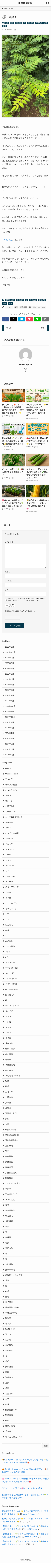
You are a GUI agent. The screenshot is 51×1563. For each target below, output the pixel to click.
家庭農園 (23, 307)
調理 (45, 23)
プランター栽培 (12, 968)
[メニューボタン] (3, 3)
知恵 (7, 1297)
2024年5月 (9, 744)
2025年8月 (9, 663)
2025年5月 (9, 679)
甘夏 (7, 1280)
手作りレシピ (11, 1194)
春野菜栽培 (10, 1210)
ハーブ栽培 (10, 946)
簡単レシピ (10, 1329)
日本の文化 (10, 1200)
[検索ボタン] (47, 3)
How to (8, 768)
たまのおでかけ (12, 903)
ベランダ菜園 (11, 984)
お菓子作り (10, 806)
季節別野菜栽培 (12, 1140)
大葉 (7, 1124)
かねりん (8, 239)
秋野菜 (8, 1318)
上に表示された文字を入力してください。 (20, 611)
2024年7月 (9, 733)
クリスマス (10, 849)
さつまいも (10, 866)
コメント (9, 542)
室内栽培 (9, 1146)
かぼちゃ (9, 822)
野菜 (4, 26)
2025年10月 (10, 652)
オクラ (8, 795)
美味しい (36, 307)
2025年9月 (9, 658)
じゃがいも (10, 876)
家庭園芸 (19, 23)
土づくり (9, 1092)
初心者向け (10, 1070)
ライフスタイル (12, 1006)
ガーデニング (11, 812)
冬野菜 (8, 1060)
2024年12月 (10, 706)
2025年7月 (9, 669)
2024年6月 (9, 739)
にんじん (9, 925)
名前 (7, 572)
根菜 (7, 1243)
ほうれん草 (10, 995)
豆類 (7, 1383)
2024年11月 (10, 712)
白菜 (7, 1291)
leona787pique (25, 364)
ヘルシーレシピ (12, 989)
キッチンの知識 (12, 833)
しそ (7, 871)
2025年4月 (9, 685)
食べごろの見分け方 (13, 1437)
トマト (8, 914)
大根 (7, 1119)
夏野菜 (8, 1108)
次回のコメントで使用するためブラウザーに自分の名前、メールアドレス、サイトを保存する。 (26, 600)
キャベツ (9, 839)
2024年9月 (9, 722)
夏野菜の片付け (12, 1113)
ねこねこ (9, 941)
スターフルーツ (12, 887)
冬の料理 (9, 1054)
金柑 (7, 1421)
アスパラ (9, 779)
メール (8, 581)
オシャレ (9, 801)
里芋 (7, 1399)
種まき (8, 1324)
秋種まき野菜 (11, 1313)
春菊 (7, 1205)
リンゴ (8, 1016)
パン (7, 957)
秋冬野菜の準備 (12, 1307)
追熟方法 (9, 1394)
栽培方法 (9, 1248)
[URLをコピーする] (45, 319)
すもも (8, 892)
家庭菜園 (9, 1167)
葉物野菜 (39, 23)
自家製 (8, 1340)
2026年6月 (9, 647)
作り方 (8, 1038)
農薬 (7, 1388)
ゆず (7, 1000)
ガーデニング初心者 (13, 817)
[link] (25, 370)
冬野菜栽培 (10, 1065)
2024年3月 (9, 755)
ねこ (7, 935)
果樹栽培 (9, 1221)
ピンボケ (8, 307)
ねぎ (7, 930)
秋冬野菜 (9, 1302)
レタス (8, 1027)
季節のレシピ (11, 1130)
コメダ (8, 860)
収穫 (6, 23)
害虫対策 (9, 1157)
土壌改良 (9, 1097)
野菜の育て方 (11, 1410)
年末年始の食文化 (13, 1183)
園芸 (11, 23)
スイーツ (9, 882)
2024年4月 (9, 749)
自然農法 (9, 1345)
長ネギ (8, 1431)
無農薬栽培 (10, 1270)
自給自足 (31, 23)
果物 (7, 1227)
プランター (10, 962)
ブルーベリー (11, 973)
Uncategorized (11, 774)
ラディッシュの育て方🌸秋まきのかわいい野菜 (22, 1488)
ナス (7, 919)
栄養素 (8, 1237)
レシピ (8, 1022)
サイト (7, 590)
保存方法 (9, 1043)
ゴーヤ (8, 855)
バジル (8, 952)
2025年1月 (9, 701)
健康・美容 (10, 1049)
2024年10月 (10, 717)
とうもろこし (11, 909)
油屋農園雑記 (25, 3)
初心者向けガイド (13, 1076)
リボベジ (9, 1011)
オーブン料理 (11, 785)
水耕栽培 (9, 1264)
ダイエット (10, 898)
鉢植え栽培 (10, 1426)
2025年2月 (9, 695)
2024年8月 (9, 728)
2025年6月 (9, 674)
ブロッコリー (11, 979)
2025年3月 (9, 690)
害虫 (7, 1151)
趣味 (43, 307)
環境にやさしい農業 (13, 1275)
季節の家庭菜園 (12, 1135)
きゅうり (9, 844)
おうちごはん (11, 790)
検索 (46, 1446)
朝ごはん (9, 1216)
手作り (8, 1189)
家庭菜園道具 (11, 1173)
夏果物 (8, 1103)
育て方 (8, 1334)
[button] (5, 319)
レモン (8, 1033)
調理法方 (9, 1378)
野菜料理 (9, 1415)
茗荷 (7, 1361)
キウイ (8, 828)
